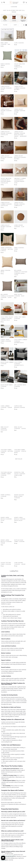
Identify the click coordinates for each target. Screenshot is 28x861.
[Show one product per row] (23, 25)
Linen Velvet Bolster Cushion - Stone (7, 157)
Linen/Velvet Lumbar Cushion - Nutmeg (20, 88)
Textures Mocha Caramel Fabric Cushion (6, 474)
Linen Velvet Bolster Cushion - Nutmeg (20, 157)
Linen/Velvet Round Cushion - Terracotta (20, 204)
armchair (12, 600)
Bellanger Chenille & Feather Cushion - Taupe (7, 296)
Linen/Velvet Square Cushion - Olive (7, 88)
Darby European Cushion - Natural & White (7, 249)
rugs (13, 700)
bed (7, 600)
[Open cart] (26, 2)
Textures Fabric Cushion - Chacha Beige (20, 451)
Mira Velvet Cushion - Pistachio (5, 429)
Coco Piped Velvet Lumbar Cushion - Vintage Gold (7, 319)
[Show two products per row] (26, 25)
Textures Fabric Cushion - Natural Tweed (7, 451)
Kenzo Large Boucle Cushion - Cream (7, 542)
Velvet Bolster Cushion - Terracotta (19, 65)
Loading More (14, 571)
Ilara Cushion (19, 42)
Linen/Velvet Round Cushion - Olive (6, 227)
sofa (4, 600)
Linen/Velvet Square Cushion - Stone (20, 111)
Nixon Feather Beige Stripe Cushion (19, 496)
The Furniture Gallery (8, 588)
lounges (16, 657)
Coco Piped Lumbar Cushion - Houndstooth (20, 341)
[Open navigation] (1, 2)
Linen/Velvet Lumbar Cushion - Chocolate (7, 204)
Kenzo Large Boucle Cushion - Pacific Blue (20, 519)
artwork (18, 700)
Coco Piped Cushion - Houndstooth (19, 364)
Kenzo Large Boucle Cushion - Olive (7, 519)
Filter (5, 24)
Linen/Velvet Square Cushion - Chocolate (7, 133)
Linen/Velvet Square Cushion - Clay (7, 111)
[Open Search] (4, 2)
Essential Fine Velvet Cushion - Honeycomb (20, 474)
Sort (16, 24)
